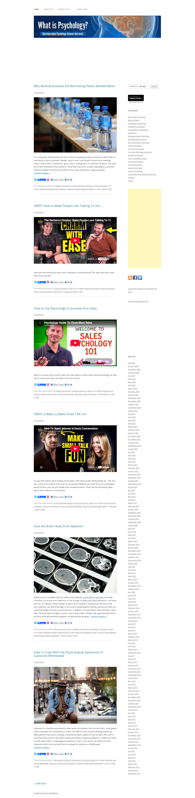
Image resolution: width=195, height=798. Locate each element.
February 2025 (133, 372)
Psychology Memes (136, 161)
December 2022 (134, 436)
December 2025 (134, 369)
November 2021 (134, 477)
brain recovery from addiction (104, 632)
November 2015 (134, 652)
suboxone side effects (67, 763)
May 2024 (132, 382)
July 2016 (131, 643)
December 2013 (134, 697)
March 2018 (132, 605)
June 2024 (132, 379)
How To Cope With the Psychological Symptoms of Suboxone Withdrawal (68, 654)
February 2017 (133, 636)
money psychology (65, 394)
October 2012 (133, 741)
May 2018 (132, 598)
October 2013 (133, 703)
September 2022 (134, 446)
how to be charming (92, 288)
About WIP (48, 9)
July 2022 (131, 452)
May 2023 (132, 420)
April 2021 (132, 500)
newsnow (71, 189)
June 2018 (132, 595)
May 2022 (132, 458)
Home (36, 9)
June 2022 (132, 455)
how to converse (107, 288)
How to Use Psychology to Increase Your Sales (65, 308)
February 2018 (133, 608)
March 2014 (132, 687)
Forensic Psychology (136, 149)
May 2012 (132, 757)
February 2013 (133, 729)
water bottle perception (84, 189)
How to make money (49, 394)
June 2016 (132, 646)
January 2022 (133, 471)
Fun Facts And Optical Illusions (140, 152)
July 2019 (131, 566)
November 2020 (134, 516)
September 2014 (134, 675)
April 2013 (132, 722)
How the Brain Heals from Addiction (58, 526)
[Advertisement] (97, 61)
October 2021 (133, 481)
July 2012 (131, 751)
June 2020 (132, 531)
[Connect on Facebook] (135, 279)
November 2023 (134, 401)
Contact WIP (82, 9)
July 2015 (131, 656)
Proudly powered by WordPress (46, 793)
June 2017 (132, 624)
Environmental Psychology (82, 186)
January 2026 (133, 366)
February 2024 (133, 391)
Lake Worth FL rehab (42, 635)
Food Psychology (135, 146)
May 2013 (132, 719)
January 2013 (133, 732)
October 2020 (133, 519)
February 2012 (133, 767)
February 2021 (133, 506)
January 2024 (133, 395)
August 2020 (133, 525)
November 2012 (134, 738)
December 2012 (134, 735)
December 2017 (134, 614)
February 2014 (133, 691)
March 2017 (132, 633)
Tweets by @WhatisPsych (138, 301)
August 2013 (133, 710)
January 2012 (133, 770)
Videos (72, 288)
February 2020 (133, 544)
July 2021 (131, 490)
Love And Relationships (63, 503)
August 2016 (133, 640)
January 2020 (133, 547)
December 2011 (134, 773)
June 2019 (132, 570)
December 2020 (134, 512)
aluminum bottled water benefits (53, 189)
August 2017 (133, 621)
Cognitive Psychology (62, 186)
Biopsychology (134, 120)
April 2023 (132, 423)
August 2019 (133, 563)
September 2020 (134, 522)
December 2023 (134, 398)
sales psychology (90, 394)
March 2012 (132, 764)
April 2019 (132, 576)
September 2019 (134, 560)
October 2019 (133, 557)
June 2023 (132, 417)
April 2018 (132, 601)
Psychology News (101, 186)
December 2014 (134, 668)
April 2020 (132, 538)
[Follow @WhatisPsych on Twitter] (140, 279)
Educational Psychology (137, 139)
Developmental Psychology (139, 136)
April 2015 (132, 659)
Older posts (40, 783)
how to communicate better (71, 506)
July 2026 (131, 363)
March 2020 (132, 541)
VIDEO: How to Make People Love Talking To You (67, 206)
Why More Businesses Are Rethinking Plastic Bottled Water (74, 86)
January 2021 (133, 509)
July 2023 (131, 414)
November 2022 (134, 439)
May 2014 (132, 681)
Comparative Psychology (138, 130)
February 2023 (133, 430)
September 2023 (134, 407)
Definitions (94, 629)
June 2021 (132, 493)
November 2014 (134, 671)
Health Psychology (135, 155)
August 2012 (133, 748)
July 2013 (131, 713)
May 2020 (132, 535)
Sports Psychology (135, 171)
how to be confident (51, 506)
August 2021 (133, 487)
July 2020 (131, 528)
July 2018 (131, 592)
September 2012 (134, 745)
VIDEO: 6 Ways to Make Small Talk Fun (60, 414)
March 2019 (132, 579)
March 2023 (132, 426)
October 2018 (133, 589)
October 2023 (133, 404)
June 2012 (132, 754)
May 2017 (132, 627)
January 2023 (133, 433)
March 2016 (132, 649)
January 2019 (133, 582)
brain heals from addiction (81, 632)
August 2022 (133, 449)
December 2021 (134, 474)
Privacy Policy (65, 9)
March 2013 (132, 726)
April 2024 (132, 385)
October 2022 (133, 442)
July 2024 (131, 376)
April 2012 (132, 761)
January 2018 (133, 611)
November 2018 (134, 586)
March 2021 (132, 503)
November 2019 (134, 554)
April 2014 (132, 684)
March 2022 (132, 465)
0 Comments (39, 92)
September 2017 (134, 617)
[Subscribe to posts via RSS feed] (130, 279)
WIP (110, 189)
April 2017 (132, 630)
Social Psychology (61, 288)
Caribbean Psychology (137, 123)
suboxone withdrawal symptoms (90, 763)
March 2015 (132, 662)
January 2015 (133, 665)
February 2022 (133, 468)
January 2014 (133, 694)
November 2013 (134, 700)
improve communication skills (94, 506)
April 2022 (132, 461)
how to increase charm (43, 291)
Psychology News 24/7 (136, 102)
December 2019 (134, 551)
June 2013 (132, 716)
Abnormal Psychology (62, 629)
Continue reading (42, 173)
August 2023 (133, 411)
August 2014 (133, 678)
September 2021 (134, 484)
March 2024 (132, 388)
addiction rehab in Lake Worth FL (56, 632)
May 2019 (132, 573)
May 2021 (132, 496)
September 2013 (134, 706)
